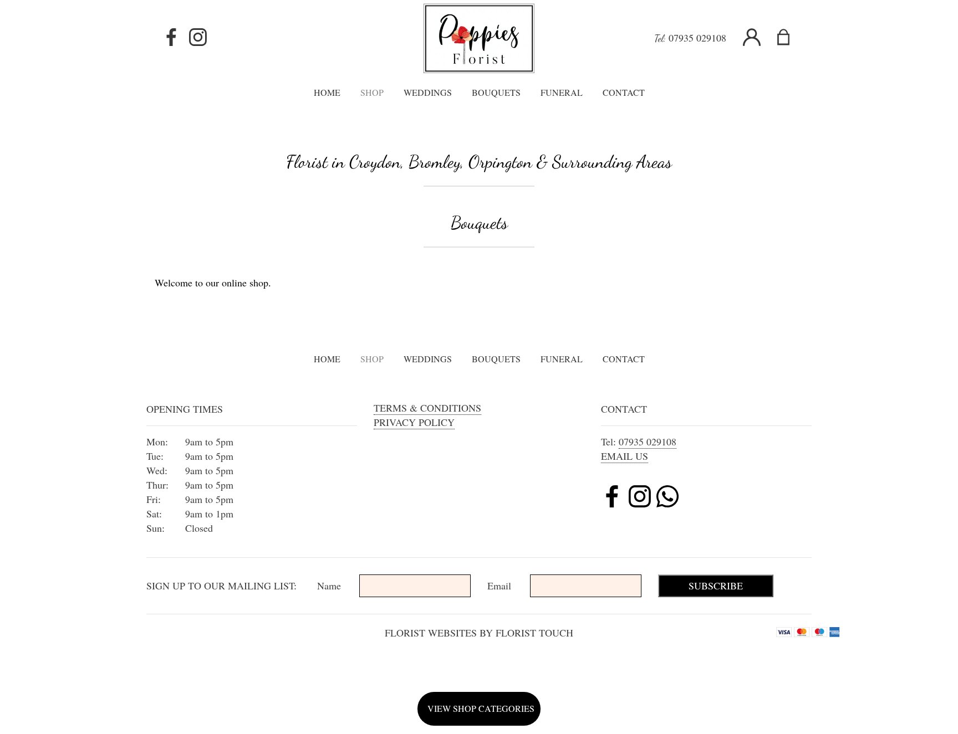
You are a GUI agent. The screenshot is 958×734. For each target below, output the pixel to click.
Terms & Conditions (427, 407)
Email (499, 585)
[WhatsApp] (667, 498)
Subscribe (716, 585)
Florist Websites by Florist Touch (479, 632)
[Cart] (790, 37)
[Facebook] (171, 37)
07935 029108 (697, 38)
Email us (624, 456)
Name (329, 585)
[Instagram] (198, 37)
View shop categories (480, 708)
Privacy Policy (414, 422)
